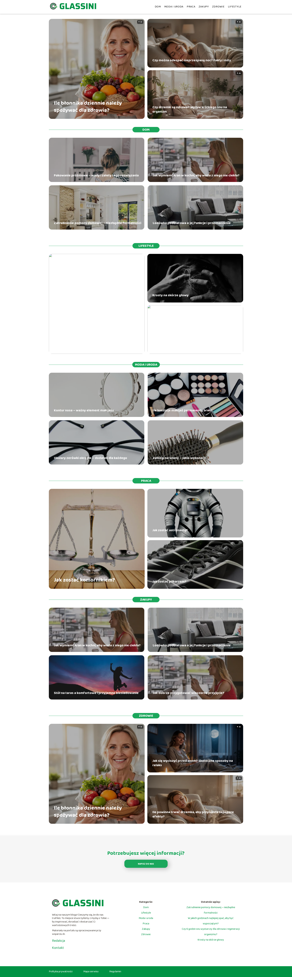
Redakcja (58, 941)
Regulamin (115, 971)
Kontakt (58, 948)
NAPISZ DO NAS (146, 864)
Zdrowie (218, 7)
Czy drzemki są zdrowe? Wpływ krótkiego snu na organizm (189, 109)
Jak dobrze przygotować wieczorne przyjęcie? (188, 693)
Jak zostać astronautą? (170, 530)
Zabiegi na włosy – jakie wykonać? (179, 458)
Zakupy (204, 7)
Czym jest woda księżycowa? (88, 345)
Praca (191, 7)
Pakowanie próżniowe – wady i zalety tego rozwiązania (96, 175)
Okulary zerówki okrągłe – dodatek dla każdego (90, 458)
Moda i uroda (173, 7)
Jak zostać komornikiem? (84, 580)
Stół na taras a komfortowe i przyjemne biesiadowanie (96, 693)
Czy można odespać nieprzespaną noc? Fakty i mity (191, 60)
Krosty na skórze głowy (170, 295)
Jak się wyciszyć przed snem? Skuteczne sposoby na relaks (192, 763)
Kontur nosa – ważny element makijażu (84, 410)
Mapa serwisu (91, 971)
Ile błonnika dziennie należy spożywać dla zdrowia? (88, 107)
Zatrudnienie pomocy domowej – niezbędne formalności (97, 223)
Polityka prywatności (60, 971)
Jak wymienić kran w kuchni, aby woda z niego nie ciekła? (196, 175)
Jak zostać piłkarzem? (169, 581)
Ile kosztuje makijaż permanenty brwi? (182, 410)
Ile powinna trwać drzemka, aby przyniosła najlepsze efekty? (193, 814)
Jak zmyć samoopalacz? (170, 346)
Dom (158, 7)
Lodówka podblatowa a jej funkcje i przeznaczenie (192, 223)
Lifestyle (234, 7)
